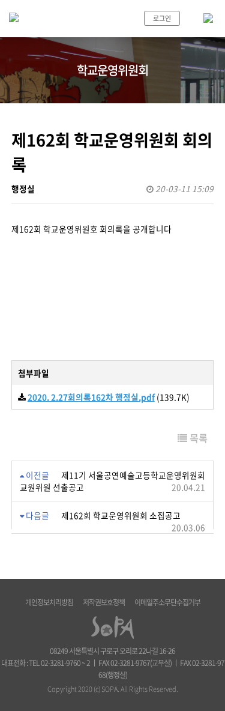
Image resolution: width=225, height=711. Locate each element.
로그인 (162, 18)
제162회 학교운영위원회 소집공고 (121, 515)
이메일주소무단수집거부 (167, 602)
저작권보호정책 (104, 602)
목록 (197, 438)
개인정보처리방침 (49, 602)
